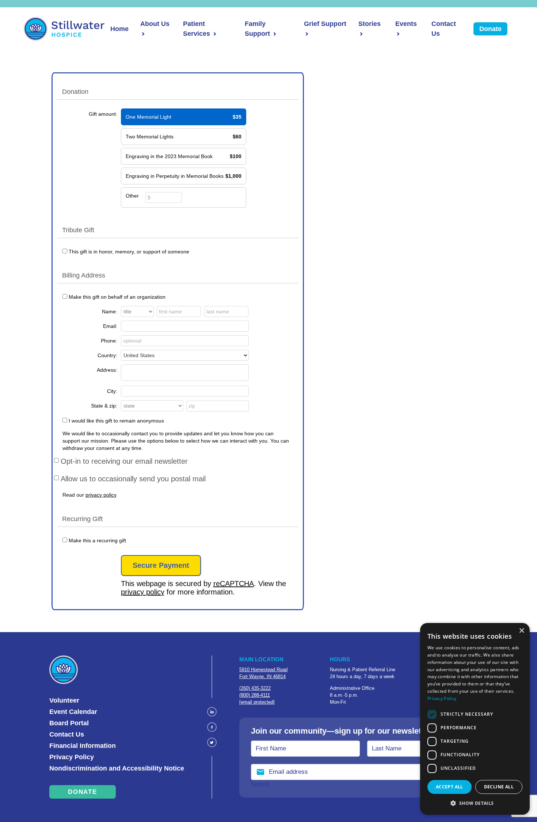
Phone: (109, 341)
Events (406, 23)
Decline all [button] (499, 787)
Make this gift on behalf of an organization (117, 297)
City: (112, 391)
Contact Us (443, 28)
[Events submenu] (397, 34)
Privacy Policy (71, 757)
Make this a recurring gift (97, 540)
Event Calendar (73, 711)
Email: (110, 326)
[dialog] (475, 719)
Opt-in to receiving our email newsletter (124, 461)
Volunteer (64, 700)
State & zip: (104, 406)
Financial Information (82, 745)
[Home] (64, 29)
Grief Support (325, 23)
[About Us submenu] (142, 34)
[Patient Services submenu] (214, 34)
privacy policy (101, 495)
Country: (107, 355)
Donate (490, 29)
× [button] (521, 631)
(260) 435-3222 (255, 688)
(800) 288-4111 (254, 695)
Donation (75, 91)
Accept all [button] (449, 787)
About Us (155, 23)
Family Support (257, 28)
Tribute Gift (78, 230)
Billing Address (83, 275)
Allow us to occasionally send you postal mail (133, 479)
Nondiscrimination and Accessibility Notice (116, 768)
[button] (474, 803)
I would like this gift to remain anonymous (116, 421)
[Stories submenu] (360, 34)
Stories (369, 23)
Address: (107, 370)
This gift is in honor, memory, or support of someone (129, 252)
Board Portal (69, 723)
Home (119, 29)
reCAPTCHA (233, 584)
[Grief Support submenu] (306, 34)
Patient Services (196, 28)
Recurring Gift (82, 519)
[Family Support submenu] (274, 34)
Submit (260, 784)
